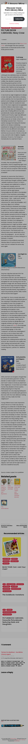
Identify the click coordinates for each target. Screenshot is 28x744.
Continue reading (14, 23)
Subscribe (19, 19)
